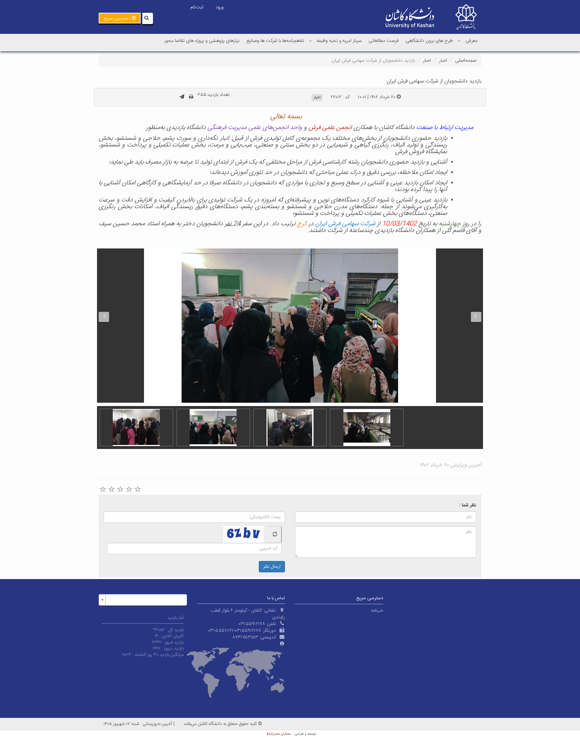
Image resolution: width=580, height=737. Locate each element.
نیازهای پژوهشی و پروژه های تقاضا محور (202, 41)
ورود (219, 7)
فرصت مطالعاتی (384, 41)
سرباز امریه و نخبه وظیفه (339, 41)
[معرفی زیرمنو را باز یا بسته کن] (459, 40)
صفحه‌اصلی (465, 61)
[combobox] (143, 600)
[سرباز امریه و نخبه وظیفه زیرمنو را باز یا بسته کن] (310, 40)
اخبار (443, 61)
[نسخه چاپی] (191, 97)
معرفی (472, 41)
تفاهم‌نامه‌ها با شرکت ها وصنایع (275, 41)
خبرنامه (377, 610)
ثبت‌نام (196, 7)
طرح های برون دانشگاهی (429, 41)
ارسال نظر (272, 567)
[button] (120, 18)
